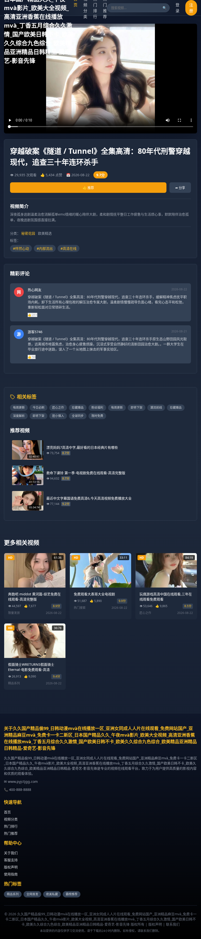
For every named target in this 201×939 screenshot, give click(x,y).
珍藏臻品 (78, 407)
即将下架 (136, 407)
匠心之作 (58, 407)
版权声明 (11, 867)
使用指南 (11, 874)
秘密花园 (28, 233)
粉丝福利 (97, 407)
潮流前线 (156, 407)
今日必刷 (38, 407)
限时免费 (97, 416)
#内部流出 (45, 248)
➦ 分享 (180, 188)
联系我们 (173, 924)
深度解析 (19, 416)
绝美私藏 (52, 894)
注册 (191, 7)
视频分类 (11, 819)
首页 (7, 812)
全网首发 (32, 894)
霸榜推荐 (71, 894)
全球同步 (78, 416)
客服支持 (11, 860)
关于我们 (11, 853)
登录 (177, 7)
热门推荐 (11, 833)
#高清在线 (68, 248)
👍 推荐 (88, 188)
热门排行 (11, 826)
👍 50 (32, 357)
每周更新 (19, 407)
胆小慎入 (58, 416)
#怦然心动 (21, 248)
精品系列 (13, 894)
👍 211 (32, 315)
